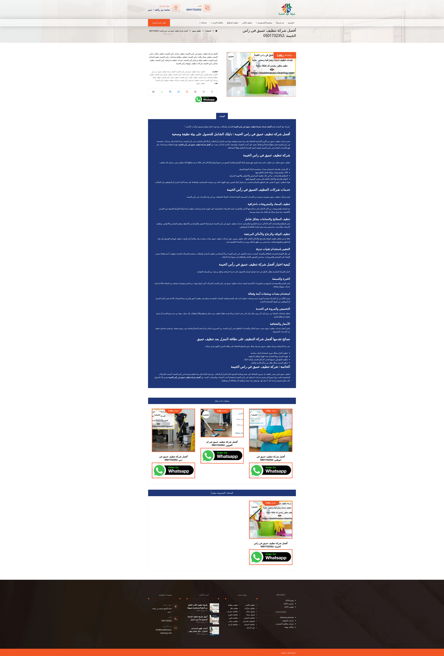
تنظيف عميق (200, 83)
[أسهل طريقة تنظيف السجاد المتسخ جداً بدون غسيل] (214, 619)
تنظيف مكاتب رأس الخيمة (188, 77)
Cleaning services (287, 617)
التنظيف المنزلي (249, 621)
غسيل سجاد (250, 615)
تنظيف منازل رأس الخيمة (170, 77)
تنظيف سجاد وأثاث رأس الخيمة (183, 74)
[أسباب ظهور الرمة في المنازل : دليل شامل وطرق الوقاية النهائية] (214, 631)
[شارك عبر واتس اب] (161, 91)
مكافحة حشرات (232, 611)
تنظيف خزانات (249, 608)
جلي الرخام (251, 627)
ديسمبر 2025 (289, 603)
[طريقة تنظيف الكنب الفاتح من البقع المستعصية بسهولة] (214, 608)
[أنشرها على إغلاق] (203, 91)
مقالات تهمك (289, 627)
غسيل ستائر (250, 611)
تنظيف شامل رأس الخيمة (163, 74)
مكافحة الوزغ (233, 615)
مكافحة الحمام (249, 624)
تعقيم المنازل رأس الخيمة (203, 74)
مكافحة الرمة (233, 624)
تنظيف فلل (234, 608)
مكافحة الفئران (249, 618)
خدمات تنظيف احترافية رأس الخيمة (192, 80)
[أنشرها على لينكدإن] (170, 91)
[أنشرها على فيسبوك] (212, 91)
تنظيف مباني (233, 621)
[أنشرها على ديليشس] (178, 91)
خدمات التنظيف (288, 620)
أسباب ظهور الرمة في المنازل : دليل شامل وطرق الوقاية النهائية (197, 631)
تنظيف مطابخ (233, 605)
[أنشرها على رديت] (187, 91)
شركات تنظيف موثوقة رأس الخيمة (167, 80)
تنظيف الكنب (250, 605)
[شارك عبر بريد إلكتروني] (153, 91)
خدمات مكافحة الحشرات (285, 624)
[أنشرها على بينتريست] (195, 91)
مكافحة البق (233, 618)
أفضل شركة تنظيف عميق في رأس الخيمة (190, 71)
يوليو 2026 (290, 600)
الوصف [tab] (222, 116)
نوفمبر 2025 (289, 607)
